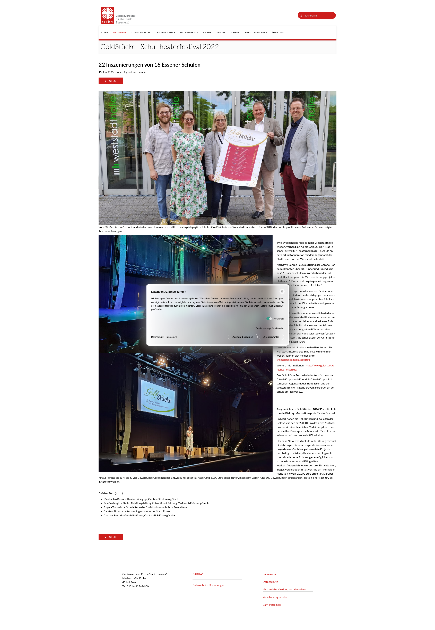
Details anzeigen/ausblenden (270, 328)
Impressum (171, 337)
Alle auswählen (271, 337)
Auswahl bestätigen (242, 337)
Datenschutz (157, 337)
